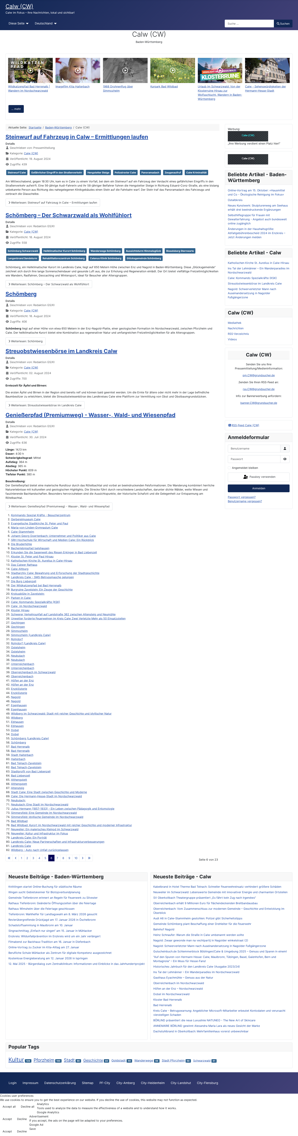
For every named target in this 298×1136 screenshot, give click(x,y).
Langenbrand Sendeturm (22, 258)
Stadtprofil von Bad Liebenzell (31, 771)
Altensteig (17, 788)
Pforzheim (44, 1060)
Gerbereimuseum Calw (26, 519)
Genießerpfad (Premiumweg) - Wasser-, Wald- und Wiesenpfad (90, 415)
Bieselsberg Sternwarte (180, 250)
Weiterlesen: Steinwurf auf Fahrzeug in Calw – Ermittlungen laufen (53, 202)
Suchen (285, 23)
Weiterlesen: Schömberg (26, 341)
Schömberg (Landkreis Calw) (30, 738)
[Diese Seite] (26, 23)
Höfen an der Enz (22, 680)
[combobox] (249, 23)
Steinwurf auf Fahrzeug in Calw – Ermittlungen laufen (77, 136)
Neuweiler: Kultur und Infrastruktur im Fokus (39, 833)
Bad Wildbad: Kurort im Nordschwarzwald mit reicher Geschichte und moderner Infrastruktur (71, 825)
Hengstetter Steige (98, 172)
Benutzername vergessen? (245, 501)
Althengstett (19, 779)
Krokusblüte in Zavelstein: (27, 593)
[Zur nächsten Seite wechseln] (83, 858)
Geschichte (93, 1060)
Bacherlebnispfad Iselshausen (30, 548)
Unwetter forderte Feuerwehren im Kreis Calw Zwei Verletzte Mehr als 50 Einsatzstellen (68, 618)
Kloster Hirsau (20, 610)
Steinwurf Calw (17, 172)
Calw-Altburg (19, 569)
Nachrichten (236, 328)
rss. (245, 389)
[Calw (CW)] (248, 136)
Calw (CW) (31, 153)
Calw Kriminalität (196, 172)
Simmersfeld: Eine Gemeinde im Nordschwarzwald (44, 812)
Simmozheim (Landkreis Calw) (31, 635)
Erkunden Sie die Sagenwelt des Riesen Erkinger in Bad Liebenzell (54, 552)
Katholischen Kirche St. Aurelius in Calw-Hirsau (41, 560)
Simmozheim (19, 631)
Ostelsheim (18, 647)
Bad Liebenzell (20, 775)
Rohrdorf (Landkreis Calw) (28, 643)
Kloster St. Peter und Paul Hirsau (32, 556)
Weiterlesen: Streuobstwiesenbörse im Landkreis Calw (46, 405)
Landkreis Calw (21, 846)
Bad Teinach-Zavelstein (26, 763)
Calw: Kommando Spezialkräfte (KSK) (35, 602)
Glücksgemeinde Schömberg (144, 258)
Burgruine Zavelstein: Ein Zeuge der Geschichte (42, 589)
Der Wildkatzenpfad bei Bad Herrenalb (36, 585)
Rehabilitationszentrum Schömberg (64, 258)
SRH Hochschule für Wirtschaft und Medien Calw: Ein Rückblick (52, 540)
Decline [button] (22, 1119)
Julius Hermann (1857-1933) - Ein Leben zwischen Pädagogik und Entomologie (62, 808)
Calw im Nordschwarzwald (29, 606)
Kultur (16, 1059)
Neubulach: (18, 800)
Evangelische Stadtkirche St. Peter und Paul (39, 523)
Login (13, 1083)
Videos (232, 339)
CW (249, 375)
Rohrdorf (17, 639)
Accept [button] (7, 1119)
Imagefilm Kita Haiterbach (73, 86)
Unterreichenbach (22, 664)
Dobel (15, 730)
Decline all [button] (27, 1106)
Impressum (30, 1083)
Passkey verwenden (262, 477)
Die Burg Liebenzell (23, 581)
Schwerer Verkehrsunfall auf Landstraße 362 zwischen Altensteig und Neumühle (63, 614)
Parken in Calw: (21, 598)
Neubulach (18, 655)
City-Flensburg (207, 1083)
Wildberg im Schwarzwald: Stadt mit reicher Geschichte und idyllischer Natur (61, 713)
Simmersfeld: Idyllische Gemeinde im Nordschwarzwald (47, 817)
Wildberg (17, 717)
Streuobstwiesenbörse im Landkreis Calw (61, 351)
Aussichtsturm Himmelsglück (143, 250)
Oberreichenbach (22, 676)
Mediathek (234, 322)
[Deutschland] (55, 23)
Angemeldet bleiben (245, 467)
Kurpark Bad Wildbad (164, 86)
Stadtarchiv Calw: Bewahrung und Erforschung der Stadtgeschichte (55, 573)
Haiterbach (18, 759)
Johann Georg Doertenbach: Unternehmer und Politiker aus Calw (53, 536)
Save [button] (32, 1128)
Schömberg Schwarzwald (23, 250)
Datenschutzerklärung (60, 1083)
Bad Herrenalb (20, 746)
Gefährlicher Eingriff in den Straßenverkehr (56, 172)
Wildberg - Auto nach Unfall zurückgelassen (39, 850)
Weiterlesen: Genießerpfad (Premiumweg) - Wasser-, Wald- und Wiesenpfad (60, 506)
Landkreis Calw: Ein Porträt (29, 837)
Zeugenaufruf (173, 172)
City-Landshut (181, 1083)
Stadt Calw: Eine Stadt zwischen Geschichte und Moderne (49, 792)
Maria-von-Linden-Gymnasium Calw (34, 527)
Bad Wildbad (19, 821)
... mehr (16, 109)
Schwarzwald (202, 1060)
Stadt (69, 1060)
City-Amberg (125, 1083)
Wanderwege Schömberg (106, 250)
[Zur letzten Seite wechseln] (89, 858)
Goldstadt (118, 1060)
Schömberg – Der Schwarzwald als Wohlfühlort (69, 215)
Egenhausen (19, 705)
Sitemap (87, 1083)
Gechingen (18, 622)
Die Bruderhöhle (21, 544)
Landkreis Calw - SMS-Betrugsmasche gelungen (42, 577)
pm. (245, 375)
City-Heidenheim (153, 1083)
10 (75, 858)
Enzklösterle (19, 688)
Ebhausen (17, 722)
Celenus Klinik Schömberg (105, 258)
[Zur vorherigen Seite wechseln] (16, 858)
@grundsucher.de (263, 375)
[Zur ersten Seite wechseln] (9, 858)
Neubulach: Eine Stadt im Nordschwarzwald (39, 804)
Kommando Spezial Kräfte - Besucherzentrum (40, 515)
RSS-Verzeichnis (238, 333)
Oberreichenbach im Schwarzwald (33, 672)
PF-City (105, 1083)
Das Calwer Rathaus (24, 564)
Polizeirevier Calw (125, 172)
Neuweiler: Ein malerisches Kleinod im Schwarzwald (44, 829)
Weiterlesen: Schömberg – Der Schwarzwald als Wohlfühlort (49, 284)
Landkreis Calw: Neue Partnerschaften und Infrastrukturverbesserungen (57, 841)
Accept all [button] (9, 1106)
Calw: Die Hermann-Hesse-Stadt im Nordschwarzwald (46, 796)
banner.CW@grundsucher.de (258, 403)
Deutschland (44, 23)
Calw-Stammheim (22, 531)
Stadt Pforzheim (173, 1060)
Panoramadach (150, 172)
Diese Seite (16, 23)
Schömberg (21, 294)
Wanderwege (143, 1060)
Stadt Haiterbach (22, 755)
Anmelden (258, 488)
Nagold (16, 697)
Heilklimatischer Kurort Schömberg (64, 250)
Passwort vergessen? (242, 497)
